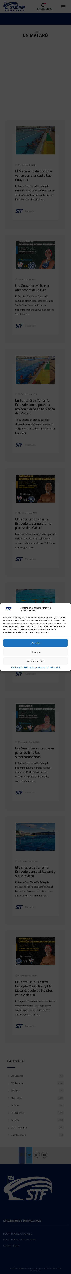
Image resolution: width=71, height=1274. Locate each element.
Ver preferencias (35, 660)
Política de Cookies (19, 667)
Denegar (35, 651)
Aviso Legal (55, 667)
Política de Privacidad (39, 667)
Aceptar (35, 642)
